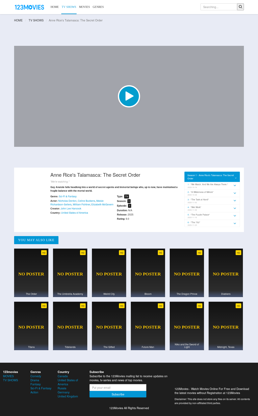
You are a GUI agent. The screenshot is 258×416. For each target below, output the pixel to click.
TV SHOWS (69, 6)
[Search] (240, 6)
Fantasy (35, 384)
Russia (62, 388)
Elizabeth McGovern (102, 204)
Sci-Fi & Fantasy (68, 196)
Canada (63, 376)
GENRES (98, 6)
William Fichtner (81, 204)
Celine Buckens (86, 200)
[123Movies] (29, 7)
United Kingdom (68, 396)
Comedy (35, 376)
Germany (64, 392)
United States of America (74, 212)
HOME (55, 6)
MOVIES (84, 6)
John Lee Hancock (71, 208)
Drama (34, 380)
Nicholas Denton (67, 200)
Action (34, 392)
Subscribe (118, 394)
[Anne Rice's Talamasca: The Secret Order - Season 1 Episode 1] (129, 96)
